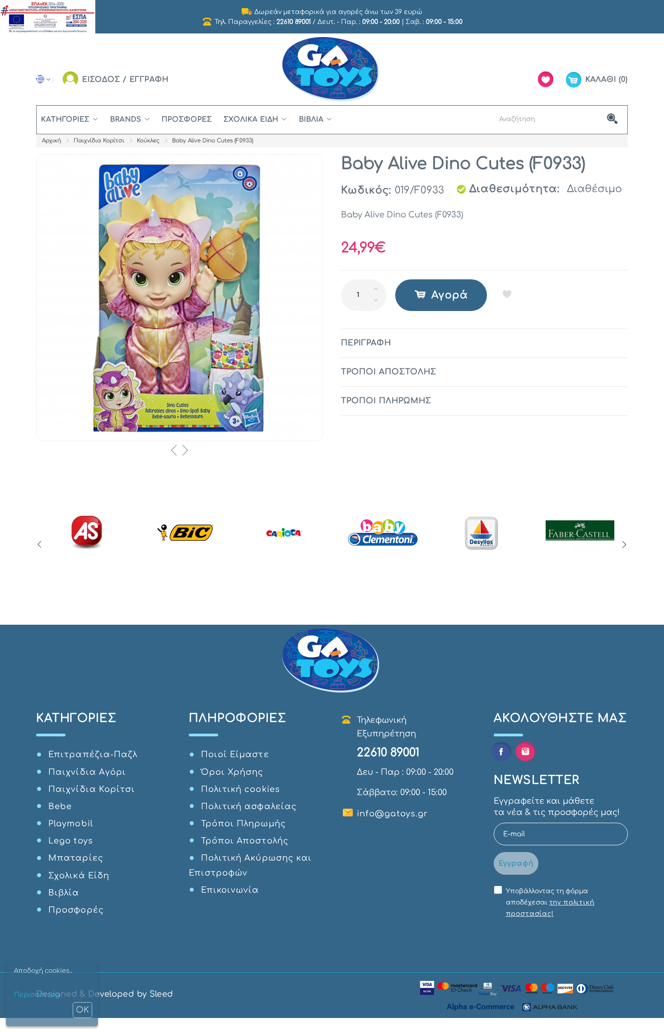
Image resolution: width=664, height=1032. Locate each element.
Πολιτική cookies (240, 789)
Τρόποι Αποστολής (245, 840)
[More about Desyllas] (481, 532)
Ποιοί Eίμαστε (235, 754)
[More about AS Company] (87, 532)
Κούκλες (148, 140)
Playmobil (70, 823)
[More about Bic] (185, 532)
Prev (39, 545)
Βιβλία (311, 119)
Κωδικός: (366, 190)
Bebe (60, 806)
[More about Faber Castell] (580, 532)
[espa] (47, 16)
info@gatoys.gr (392, 813)
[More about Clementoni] (382, 532)
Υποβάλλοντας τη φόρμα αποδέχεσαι (550, 902)
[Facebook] (501, 751)
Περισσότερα (37, 994)
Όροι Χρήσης (232, 772)
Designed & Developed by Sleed (104, 994)
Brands (125, 119)
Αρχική (51, 140)
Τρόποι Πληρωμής (243, 823)
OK (82, 1009)
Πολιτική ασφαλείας (249, 806)
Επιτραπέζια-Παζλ (92, 754)
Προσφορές (187, 119)
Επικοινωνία (230, 890)
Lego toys (70, 840)
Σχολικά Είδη (251, 119)
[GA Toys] (332, 69)
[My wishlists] (545, 79)
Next (624, 545)
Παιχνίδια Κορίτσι (99, 140)
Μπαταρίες (75, 857)
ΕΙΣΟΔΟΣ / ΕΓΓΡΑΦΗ (125, 79)
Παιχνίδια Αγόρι (87, 772)
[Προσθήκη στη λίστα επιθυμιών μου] (507, 294)
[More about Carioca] (284, 532)
